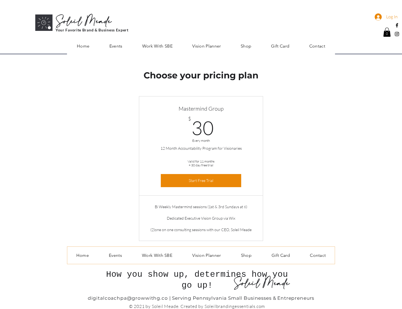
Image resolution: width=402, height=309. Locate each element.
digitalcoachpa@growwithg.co (128, 298)
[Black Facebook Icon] (397, 25)
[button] (387, 32)
